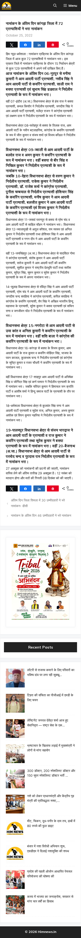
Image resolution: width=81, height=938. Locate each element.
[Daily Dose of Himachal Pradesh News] (6, 5)
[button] (55, 5)
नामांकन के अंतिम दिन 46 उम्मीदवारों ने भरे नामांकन (41, 515)
